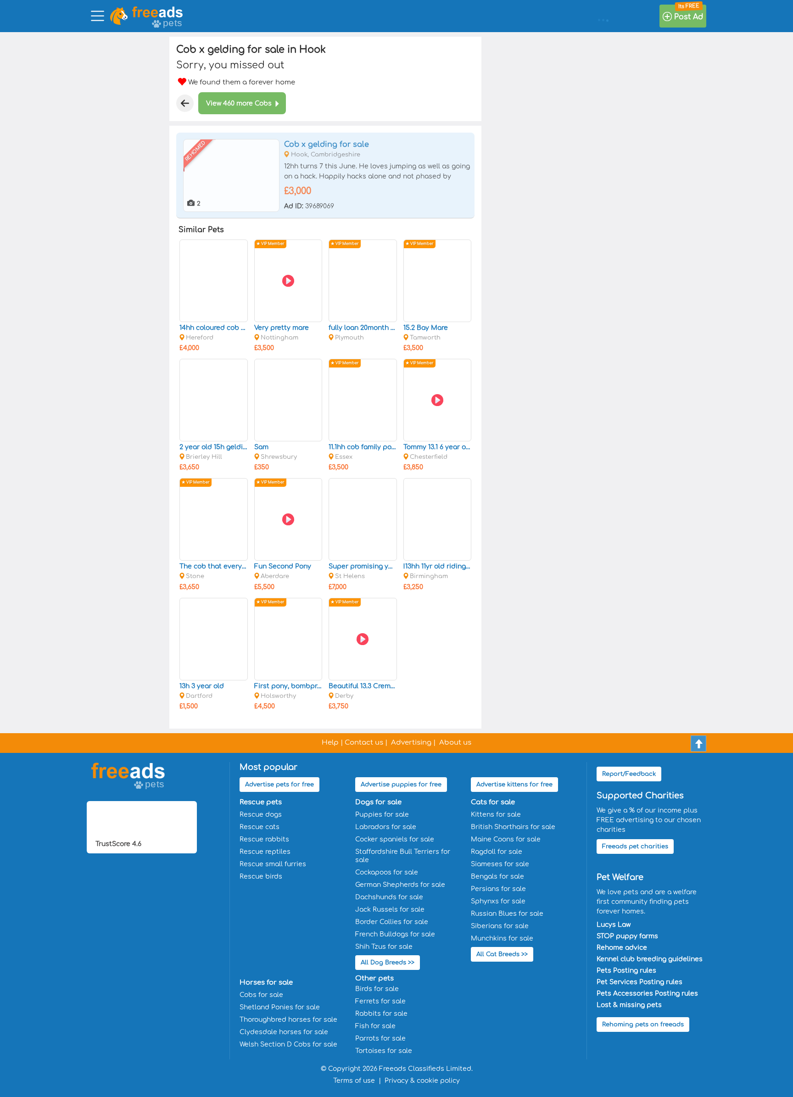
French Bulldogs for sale (395, 934)
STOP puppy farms (627, 936)
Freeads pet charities (635, 846)
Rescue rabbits (264, 839)
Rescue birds (261, 876)
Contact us (364, 742)
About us (455, 742)
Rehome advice (622, 947)
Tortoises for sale (383, 1050)
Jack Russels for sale (389, 909)
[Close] (185, 103)
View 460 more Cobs (239, 103)
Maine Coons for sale (506, 839)
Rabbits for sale (381, 1013)
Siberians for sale (500, 926)
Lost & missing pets (629, 1005)
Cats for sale (493, 802)
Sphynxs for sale (498, 901)
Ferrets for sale (380, 1001)
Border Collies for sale (391, 922)
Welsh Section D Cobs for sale (288, 1044)
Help (330, 742)
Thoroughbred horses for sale (288, 1019)
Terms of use (354, 1080)
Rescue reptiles (265, 851)
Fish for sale (375, 1026)
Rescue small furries (273, 864)
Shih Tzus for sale (384, 946)
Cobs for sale (261, 994)
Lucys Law (614, 924)
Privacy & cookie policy (422, 1080)
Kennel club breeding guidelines (650, 959)
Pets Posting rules (626, 970)
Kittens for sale (496, 814)
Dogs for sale (378, 802)
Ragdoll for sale (496, 851)
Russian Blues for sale (507, 913)
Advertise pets (279, 784)
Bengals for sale (497, 876)
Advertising (411, 742)
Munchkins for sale (502, 938)
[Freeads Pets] (157, 11)
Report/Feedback (629, 774)
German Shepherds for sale (400, 884)
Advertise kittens (514, 784)
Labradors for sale (385, 827)
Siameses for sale (500, 864)
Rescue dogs (261, 814)
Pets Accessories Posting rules (647, 993)
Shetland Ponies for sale (280, 1007)
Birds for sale (377, 989)
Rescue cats (259, 827)
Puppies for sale (382, 814)
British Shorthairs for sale (513, 827)
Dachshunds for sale (389, 897)
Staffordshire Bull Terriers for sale (402, 855)
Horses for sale (266, 982)
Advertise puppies (401, 784)
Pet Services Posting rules (639, 982)
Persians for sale (498, 888)
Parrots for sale (380, 1038)
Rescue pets (261, 802)
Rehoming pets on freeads (643, 1024)
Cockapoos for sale (386, 872)
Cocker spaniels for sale (394, 839)
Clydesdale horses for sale (284, 1032)
